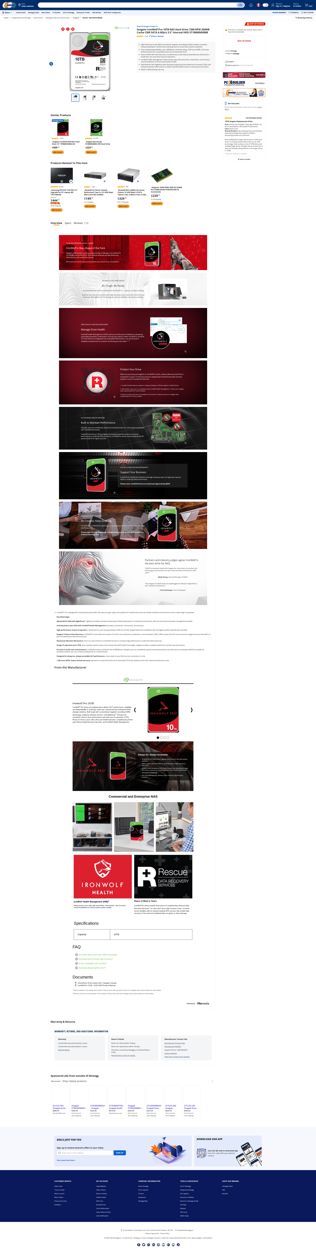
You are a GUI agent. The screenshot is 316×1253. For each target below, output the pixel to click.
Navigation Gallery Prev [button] (135, 710)
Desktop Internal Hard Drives (58, 18)
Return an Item (59, 1194)
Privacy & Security (60, 1201)
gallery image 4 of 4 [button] (168, 737)
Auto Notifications (102, 1216)
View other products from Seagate (177, 1057)
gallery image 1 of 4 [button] (158, 737)
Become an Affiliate (187, 1197)
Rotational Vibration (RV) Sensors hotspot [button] (132, 829)
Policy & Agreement (152, 1233)
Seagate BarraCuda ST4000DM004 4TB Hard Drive (97, 143)
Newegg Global (227, 1186)
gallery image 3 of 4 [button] (164, 737)
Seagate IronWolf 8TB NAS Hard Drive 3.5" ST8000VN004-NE (65, 143)
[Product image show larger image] (168, 333)
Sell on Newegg (185, 1186)
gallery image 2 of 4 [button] (161, 737)
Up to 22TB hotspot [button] (140, 840)
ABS (223, 1190)
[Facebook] (138, 1245)
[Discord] (173, 1245)
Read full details (64, 1050)
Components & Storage (21, 18)
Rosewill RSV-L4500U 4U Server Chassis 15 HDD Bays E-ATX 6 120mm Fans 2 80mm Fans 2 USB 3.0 (132, 192)
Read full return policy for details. (123, 1055)
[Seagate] (122, 27)
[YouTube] (163, 1245)
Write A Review (244, 159)
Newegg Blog (142, 1201)
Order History (101, 1190)
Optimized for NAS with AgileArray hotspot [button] (92, 832)
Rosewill (225, 1194)
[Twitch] (168, 1245)
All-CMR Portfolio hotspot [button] (142, 831)
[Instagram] (149, 1245)
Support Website (171, 1053)
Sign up (119, 1153)
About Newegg (143, 1186)
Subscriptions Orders (103, 1212)
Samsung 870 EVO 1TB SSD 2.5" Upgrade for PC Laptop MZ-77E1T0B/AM (64, 192)
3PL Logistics (184, 1194)
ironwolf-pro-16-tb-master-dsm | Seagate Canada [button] (97, 983)
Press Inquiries (143, 1190)
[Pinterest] (159, 1245)
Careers (141, 1194)
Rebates (183, 1208)
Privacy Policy (164, 1233)
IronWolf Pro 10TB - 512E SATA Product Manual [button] (96, 985)
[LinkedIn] (154, 1245)
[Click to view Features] (51, 64)
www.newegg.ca (197, 1238)
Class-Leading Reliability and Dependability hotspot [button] (169, 829)
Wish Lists (99, 1201)
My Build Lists (101, 1205)
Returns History (101, 1194)
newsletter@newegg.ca (185, 1230)
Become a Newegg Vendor (189, 1201)
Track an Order (59, 1190)
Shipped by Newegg (187, 1190)
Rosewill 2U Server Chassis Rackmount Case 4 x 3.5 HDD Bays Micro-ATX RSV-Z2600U (98, 192)
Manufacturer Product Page (175, 1043)
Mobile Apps (184, 1216)
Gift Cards (183, 1212)
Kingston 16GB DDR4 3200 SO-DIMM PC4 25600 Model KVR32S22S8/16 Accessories (166, 189)
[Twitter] (144, 1245)
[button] (26, 5)
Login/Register (101, 1186)
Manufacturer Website (173, 1046)
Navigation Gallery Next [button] (191, 710)
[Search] (240, 5)
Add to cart (57, 152)
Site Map (183, 1205)
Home (6, 18)
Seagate (76, 18)
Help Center (58, 1186)
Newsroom (142, 1197)
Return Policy (58, 1197)
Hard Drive (38, 18)
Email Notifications (102, 1208)
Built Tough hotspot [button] (169, 813)
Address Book (101, 1197)
